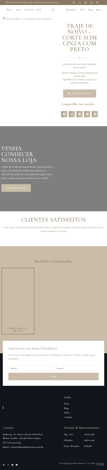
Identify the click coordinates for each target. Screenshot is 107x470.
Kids (39, 9)
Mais (98, 9)
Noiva (9, 9)
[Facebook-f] (4, 465)
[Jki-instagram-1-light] (8, 465)
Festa (18, 9)
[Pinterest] (91, 2)
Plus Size (29, 9)
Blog (90, 9)
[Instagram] (80, 2)
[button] (64, 114)
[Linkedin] (97, 2)
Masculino (71, 9)
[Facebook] (74, 2)
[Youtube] (85, 2)
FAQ (82, 9)
